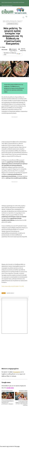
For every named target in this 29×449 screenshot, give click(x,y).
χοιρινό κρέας (10, 293)
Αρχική (4, 20)
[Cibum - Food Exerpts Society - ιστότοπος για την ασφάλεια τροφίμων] (14, 11)
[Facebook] (10, 300)
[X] (13, 300)
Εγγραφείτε (16, 372)
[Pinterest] (17, 300)
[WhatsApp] (21, 300)
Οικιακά (7, 20)
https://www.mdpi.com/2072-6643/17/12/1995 (13, 286)
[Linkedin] (25, 300)
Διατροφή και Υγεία (13, 20)
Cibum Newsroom (4, 48)
